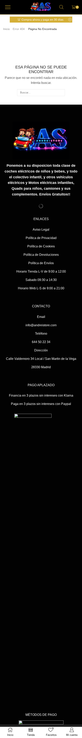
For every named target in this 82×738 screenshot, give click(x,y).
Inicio (6, 29)
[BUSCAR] (61, 92)
